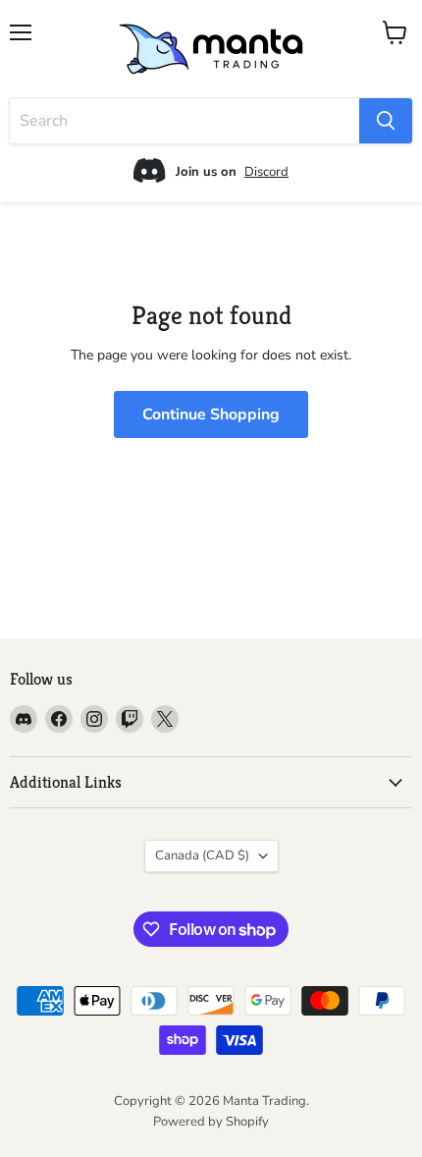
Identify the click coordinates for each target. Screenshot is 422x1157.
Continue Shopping (211, 414)
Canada (202, 855)
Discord (266, 172)
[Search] (385, 120)
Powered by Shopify (211, 1121)
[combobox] (184, 120)
